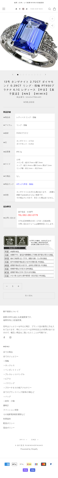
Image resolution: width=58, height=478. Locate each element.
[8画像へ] (37, 74)
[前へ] (12, 74)
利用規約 (7, 419)
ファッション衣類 (10, 410)
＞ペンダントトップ (11, 370)
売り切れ (29, 296)
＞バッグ (7, 396)
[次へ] (45, 74)
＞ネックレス (9, 365)
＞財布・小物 (9, 401)
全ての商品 (8, 352)
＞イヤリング (9, 383)
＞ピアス (7, 378)
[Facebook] (4, 337)
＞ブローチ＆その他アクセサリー (17, 387)
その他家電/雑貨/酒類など (14, 414)
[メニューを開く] (3, 9)
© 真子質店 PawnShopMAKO (29, 445)
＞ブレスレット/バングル (14, 374)
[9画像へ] (40, 74)
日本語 (33, 439)
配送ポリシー (9, 423)
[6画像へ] (32, 74)
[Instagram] (10, 337)
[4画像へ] (26, 74)
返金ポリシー (9, 427)
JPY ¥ (22, 439)
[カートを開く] (54, 9)
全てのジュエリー (10, 356)
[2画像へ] (20, 74)
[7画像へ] (34, 74)
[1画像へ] (17, 74)
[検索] (49, 9)
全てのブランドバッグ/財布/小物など (19, 392)
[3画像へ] (23, 74)
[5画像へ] (29, 74)
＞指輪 (6, 361)
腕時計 (6, 405)
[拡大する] (52, 18)
